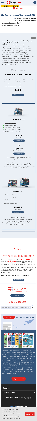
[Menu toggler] (2, 2)
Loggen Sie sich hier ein (15, 62)
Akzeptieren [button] (29, 414)
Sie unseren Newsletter (19, 317)
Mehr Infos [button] (17, 418)
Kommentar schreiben (18, 295)
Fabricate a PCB (19, 279)
